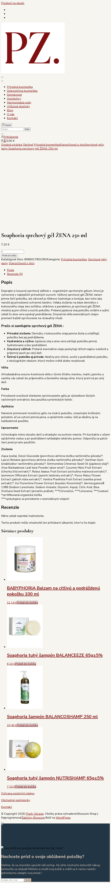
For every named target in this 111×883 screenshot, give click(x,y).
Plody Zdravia (35, 814)
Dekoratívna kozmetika (22, 91)
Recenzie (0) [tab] (15, 274)
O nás (10, 114)
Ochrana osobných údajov (18, 793)
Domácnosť (14, 95)
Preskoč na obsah (12, 3)
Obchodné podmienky (15, 800)
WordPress (63, 818)
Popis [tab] (10, 270)
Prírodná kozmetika (20, 87)
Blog (10, 110)
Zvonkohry (14, 99)
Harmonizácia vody (19, 102)
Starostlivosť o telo (21, 263)
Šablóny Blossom (33, 818)
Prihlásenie (10, 137)
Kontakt (12, 118)
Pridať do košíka (9, 255)
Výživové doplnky (18, 106)
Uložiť (27, 880)
